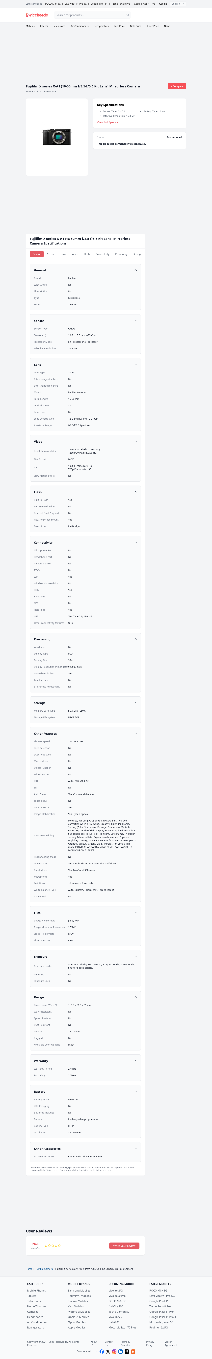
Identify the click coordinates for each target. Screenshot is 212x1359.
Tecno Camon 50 (119, 1311)
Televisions (59, 26)
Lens (63, 254)
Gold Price (135, 26)
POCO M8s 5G (117, 1301)
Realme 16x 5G (158, 1327)
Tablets (44, 26)
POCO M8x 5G (53, 3)
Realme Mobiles (78, 1301)
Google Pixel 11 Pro (144, 3)
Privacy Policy (150, 1343)
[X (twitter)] (108, 1351)
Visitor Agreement (171, 1343)
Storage (137, 254)
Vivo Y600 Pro (117, 1296)
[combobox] (92, 15)
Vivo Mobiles (76, 1306)
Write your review (124, 1246)
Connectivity (102, 254)
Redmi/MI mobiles (79, 1296)
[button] (85, 270)
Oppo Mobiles (77, 1322)
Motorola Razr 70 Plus (122, 1327)
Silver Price (153, 26)
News (167, 26)
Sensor (51, 254)
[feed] (133, 1351)
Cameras (32, 1311)
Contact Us (109, 1343)
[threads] (127, 1351)
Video (75, 254)
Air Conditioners (80, 26)
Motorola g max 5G (161, 1322)
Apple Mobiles (77, 1327)
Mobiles (30, 26)
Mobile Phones (36, 1290)
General (36, 254)
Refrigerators (101, 26)
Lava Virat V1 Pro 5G (76, 3)
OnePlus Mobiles (78, 1317)
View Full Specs (106, 122)
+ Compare (177, 86)
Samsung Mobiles (79, 1290)
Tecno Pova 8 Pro (120, 3)
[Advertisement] (161, 14)
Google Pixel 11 (99, 3)
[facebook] (102, 1351)
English (176, 3)
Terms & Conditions (126, 1343)
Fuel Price (119, 26)
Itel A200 (114, 1322)
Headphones (35, 1317)
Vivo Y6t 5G (116, 1290)
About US (94, 1343)
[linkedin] (120, 1351)
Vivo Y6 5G (115, 1317)
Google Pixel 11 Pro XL (163, 1317)
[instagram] (114, 1351)
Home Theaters (37, 1306)
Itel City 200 (116, 1306)
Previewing (121, 254)
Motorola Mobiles (79, 1311)
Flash (87, 254)
